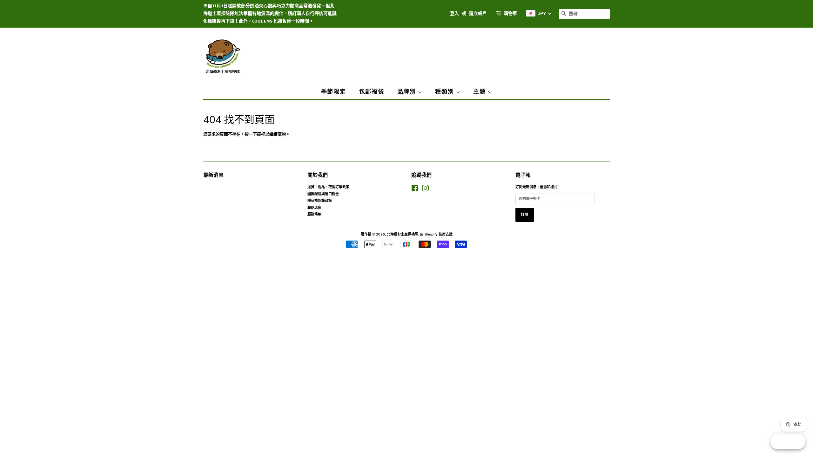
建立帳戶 (478, 13)
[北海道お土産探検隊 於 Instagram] (425, 190)
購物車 (510, 13)
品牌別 (407, 92)
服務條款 (314, 214)
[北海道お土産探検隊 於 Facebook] (415, 190)
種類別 (445, 92)
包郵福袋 (371, 92)
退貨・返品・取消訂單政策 (328, 187)
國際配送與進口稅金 (323, 194)
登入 (454, 13)
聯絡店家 (314, 207)
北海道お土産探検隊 (402, 234)
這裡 (261, 134)
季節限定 (333, 92)
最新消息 (213, 175)
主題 (480, 92)
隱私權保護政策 (319, 200)
